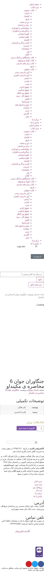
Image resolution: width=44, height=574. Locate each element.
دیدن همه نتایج (36, 285)
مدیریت (26, 46)
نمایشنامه (25, 49)
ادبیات (26, 13)
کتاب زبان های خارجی (25, 63)
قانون (27, 99)
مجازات (26, 108)
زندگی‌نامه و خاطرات (20, 31)
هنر (28, 52)
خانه (42, 295)
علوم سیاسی (24, 37)
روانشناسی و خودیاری (20, 28)
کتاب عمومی (29, 10)
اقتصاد (26, 16)
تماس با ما (35, 122)
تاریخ (27, 19)
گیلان (27, 55)
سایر (27, 117)
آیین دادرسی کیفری (21, 75)
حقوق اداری (24, 87)
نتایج (40, 279)
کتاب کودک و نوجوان (26, 60)
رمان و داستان (23, 25)
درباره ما (35, 119)
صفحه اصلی (34, 4)
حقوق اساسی (23, 90)
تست (27, 84)
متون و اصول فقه (22, 105)
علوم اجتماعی (23, 34)
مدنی (27, 111)
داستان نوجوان (33, 295)
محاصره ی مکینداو (36, 393)
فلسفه (26, 40)
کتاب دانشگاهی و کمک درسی (22, 57)
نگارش (26, 114)
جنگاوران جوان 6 (12, 390)
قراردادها (25, 102)
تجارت (26, 81)
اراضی (26, 78)
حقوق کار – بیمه (22, 96)
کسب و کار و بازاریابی (20, 43)
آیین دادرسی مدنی (22, 72)
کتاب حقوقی (29, 69)
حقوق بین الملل (23, 93)
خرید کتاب (35, 7)
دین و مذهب (24, 22)
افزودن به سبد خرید (26, 428)
